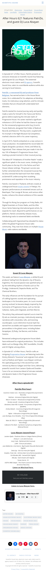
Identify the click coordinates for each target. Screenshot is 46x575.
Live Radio (13, 12)
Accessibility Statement (28, 569)
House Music (28, 10)
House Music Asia (30, 521)
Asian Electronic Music (12, 517)
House (5, 521)
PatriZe (23, 524)
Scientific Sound (10, 3)
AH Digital (20, 514)
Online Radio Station (25, 12)
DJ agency (28, 82)
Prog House (33, 524)
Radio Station (26, 527)
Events (38, 549)
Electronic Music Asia (32, 517)
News (36, 555)
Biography (27, 549)
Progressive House (17, 354)
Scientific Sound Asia (11, 531)
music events (23, 186)
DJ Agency (11, 555)
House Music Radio (10, 524)
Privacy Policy (15, 569)
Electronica (18, 10)
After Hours (8, 514)
